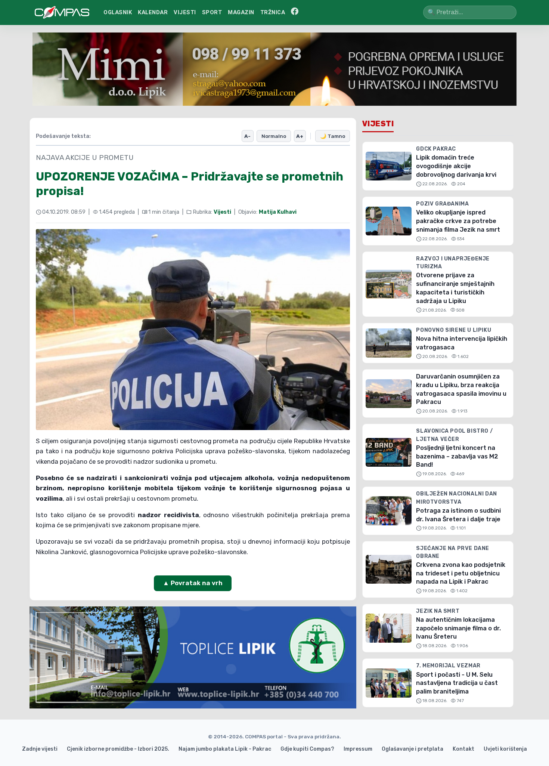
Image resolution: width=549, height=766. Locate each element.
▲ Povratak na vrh (193, 583)
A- (247, 136)
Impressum (358, 749)
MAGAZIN (241, 12)
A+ (299, 136)
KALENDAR (153, 12)
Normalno (273, 136)
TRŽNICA (272, 12)
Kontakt (463, 749)
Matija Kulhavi (278, 212)
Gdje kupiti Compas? (307, 749)
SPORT (212, 12)
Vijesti (222, 212)
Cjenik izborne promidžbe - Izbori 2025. (118, 749)
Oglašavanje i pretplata (412, 749)
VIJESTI (185, 12)
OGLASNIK (117, 12)
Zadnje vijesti (40, 749)
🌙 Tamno (332, 136)
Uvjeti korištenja (505, 749)
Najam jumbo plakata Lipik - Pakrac (225, 749)
